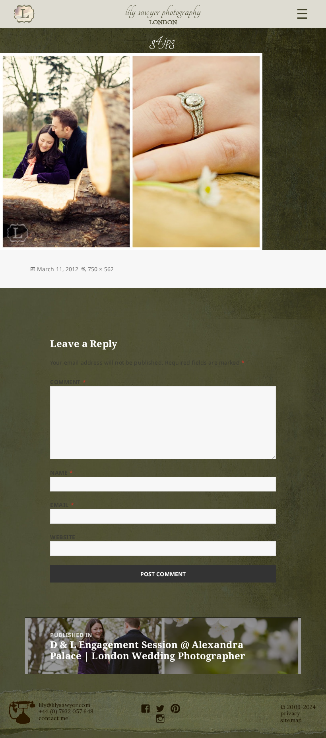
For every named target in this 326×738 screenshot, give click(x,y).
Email (62, 505)
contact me (53, 718)
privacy (290, 713)
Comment (68, 382)
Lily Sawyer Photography (163, 12)
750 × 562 (101, 269)
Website (63, 537)
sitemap (291, 720)
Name (61, 472)
